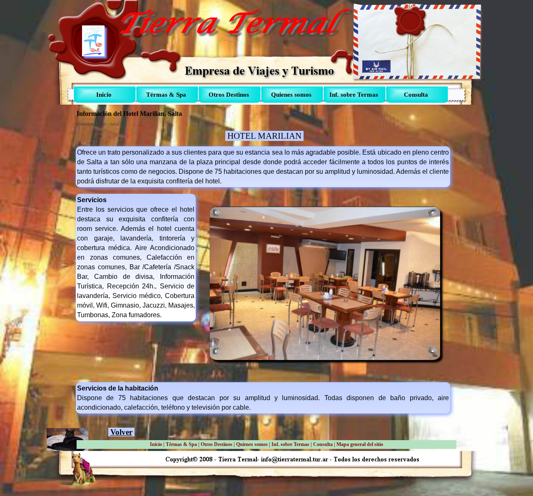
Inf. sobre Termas (290, 444)
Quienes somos (252, 444)
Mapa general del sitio (359, 444)
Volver (121, 432)
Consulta (323, 444)
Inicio (156, 444)
